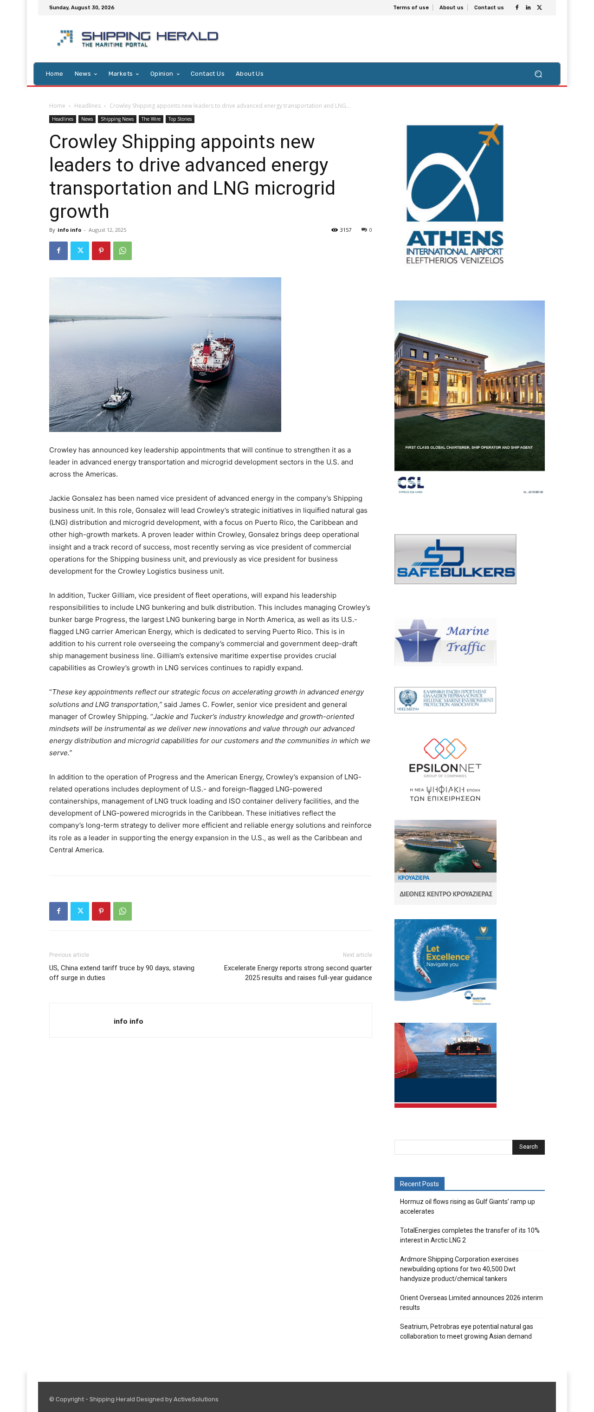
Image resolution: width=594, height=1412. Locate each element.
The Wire (151, 119)
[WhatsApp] (122, 251)
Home (57, 106)
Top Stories (180, 119)
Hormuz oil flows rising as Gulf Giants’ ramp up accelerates (467, 1206)
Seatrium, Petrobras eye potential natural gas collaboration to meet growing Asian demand (466, 1331)
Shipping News (117, 119)
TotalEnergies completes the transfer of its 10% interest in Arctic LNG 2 (470, 1235)
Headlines (87, 106)
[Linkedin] (528, 7)
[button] (538, 74)
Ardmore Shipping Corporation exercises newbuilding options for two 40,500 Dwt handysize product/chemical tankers (459, 1268)
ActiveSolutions (196, 1399)
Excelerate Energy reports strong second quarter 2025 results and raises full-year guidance (298, 973)
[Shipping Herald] (139, 39)
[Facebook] (517, 7)
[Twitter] (539, 7)
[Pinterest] (101, 251)
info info (69, 229)
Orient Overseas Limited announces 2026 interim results (471, 1302)
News (87, 119)
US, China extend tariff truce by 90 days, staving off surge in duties (121, 973)
